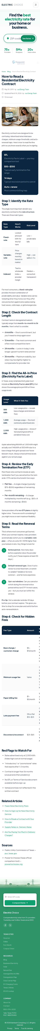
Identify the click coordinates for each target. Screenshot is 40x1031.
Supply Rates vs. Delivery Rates (18, 827)
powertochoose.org (13, 864)
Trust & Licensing (27, 1028)
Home (4, 71)
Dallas (5, 941)
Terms (17, 1028)
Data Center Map (9, 981)
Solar (5, 967)
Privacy (9, 1028)
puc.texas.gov (11, 853)
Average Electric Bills (11, 974)
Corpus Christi (8, 948)
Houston (6, 938)
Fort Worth (7, 945)
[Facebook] (5, 925)
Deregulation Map (10, 977)
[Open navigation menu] (35, 4)
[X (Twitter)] (10, 925)
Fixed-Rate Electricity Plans (16, 806)
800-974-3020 (9, 1009)
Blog (9, 71)
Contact (6, 1006)
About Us (6, 1002)
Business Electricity (10, 963)
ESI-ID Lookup (8, 991)
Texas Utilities (8, 987)
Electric (11, 912)
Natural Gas (7, 970)
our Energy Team (23, 89)
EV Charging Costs (10, 984)
